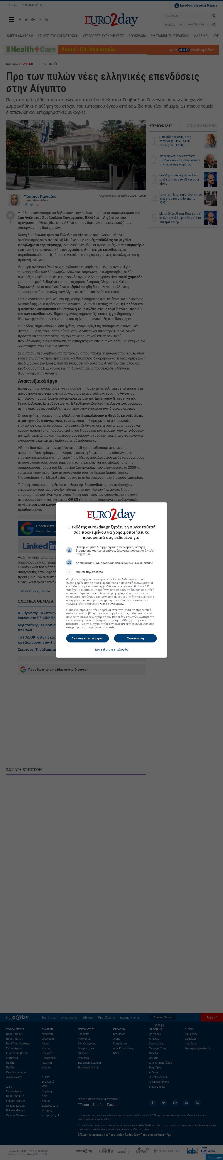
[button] (111, 572)
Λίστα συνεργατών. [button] (112, 604)
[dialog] (111, 580)
